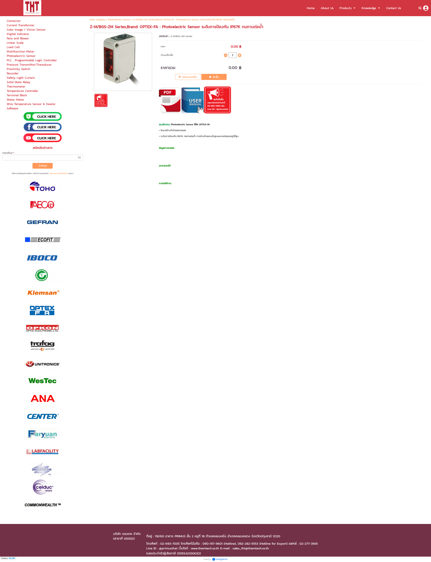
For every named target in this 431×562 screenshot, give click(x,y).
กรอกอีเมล (8, 153)
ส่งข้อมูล (43, 165)
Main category (97, 19)
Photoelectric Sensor (119, 19)
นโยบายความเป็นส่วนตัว (58, 173)
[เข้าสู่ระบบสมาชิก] (425, 8)
